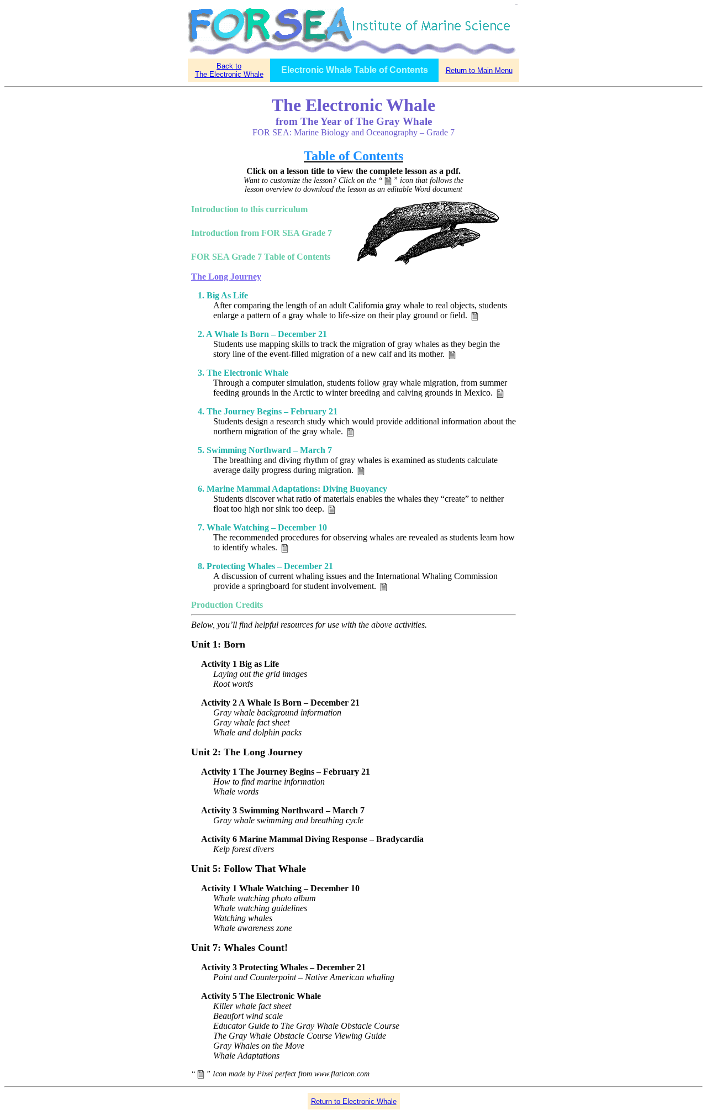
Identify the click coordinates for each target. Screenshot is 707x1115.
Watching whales (242, 918)
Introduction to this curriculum (249, 209)
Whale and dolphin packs (257, 732)
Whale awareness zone (252, 928)
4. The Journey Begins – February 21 (267, 411)
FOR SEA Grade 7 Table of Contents (260, 256)
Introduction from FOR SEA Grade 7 (261, 233)
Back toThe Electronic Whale (229, 70)
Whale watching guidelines (260, 908)
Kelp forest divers (243, 849)
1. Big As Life (223, 295)
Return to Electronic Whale (354, 1101)
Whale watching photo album (264, 898)
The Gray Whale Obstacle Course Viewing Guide (299, 1035)
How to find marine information (269, 781)
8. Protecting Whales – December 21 (265, 566)
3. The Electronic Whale (243, 372)
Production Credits (227, 604)
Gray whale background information (277, 712)
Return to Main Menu (479, 70)
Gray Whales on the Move (258, 1045)
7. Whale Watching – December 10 (262, 527)
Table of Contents (353, 156)
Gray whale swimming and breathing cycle (288, 820)
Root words (233, 683)
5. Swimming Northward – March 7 (265, 450)
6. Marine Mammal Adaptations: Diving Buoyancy (292, 488)
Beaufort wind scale (248, 1016)
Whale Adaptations (246, 1055)
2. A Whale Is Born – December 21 (262, 334)
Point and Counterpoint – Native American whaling (303, 977)
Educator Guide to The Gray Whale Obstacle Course (306, 1025)
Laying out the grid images (260, 674)
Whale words (235, 791)
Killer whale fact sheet (252, 1006)
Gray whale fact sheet (251, 722)
